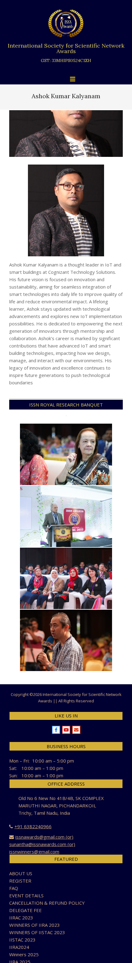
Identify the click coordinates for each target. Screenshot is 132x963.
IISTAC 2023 (22, 940)
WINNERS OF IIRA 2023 (34, 925)
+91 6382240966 (33, 826)
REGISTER (20, 881)
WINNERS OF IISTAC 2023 (37, 932)
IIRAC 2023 (21, 917)
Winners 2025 (24, 954)
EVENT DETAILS (26, 895)
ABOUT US (20, 873)
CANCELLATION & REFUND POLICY (47, 903)
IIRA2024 (19, 947)
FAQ (13, 888)
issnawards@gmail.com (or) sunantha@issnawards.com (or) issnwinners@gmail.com (42, 844)
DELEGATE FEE (25, 910)
